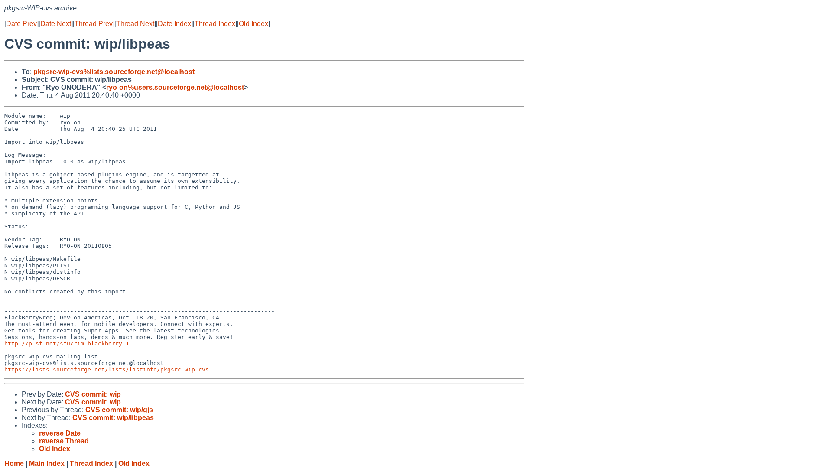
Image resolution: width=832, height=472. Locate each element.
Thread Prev (94, 23)
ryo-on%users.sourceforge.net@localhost (175, 87)
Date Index (174, 23)
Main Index (47, 463)
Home (14, 463)
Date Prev (21, 23)
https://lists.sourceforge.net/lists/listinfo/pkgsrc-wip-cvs (106, 369)
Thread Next (135, 23)
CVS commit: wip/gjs (119, 409)
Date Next (55, 23)
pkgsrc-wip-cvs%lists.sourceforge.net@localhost (114, 71)
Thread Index (215, 23)
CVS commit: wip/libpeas (113, 417)
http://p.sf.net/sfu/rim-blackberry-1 (66, 343)
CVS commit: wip (93, 394)
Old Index (253, 23)
